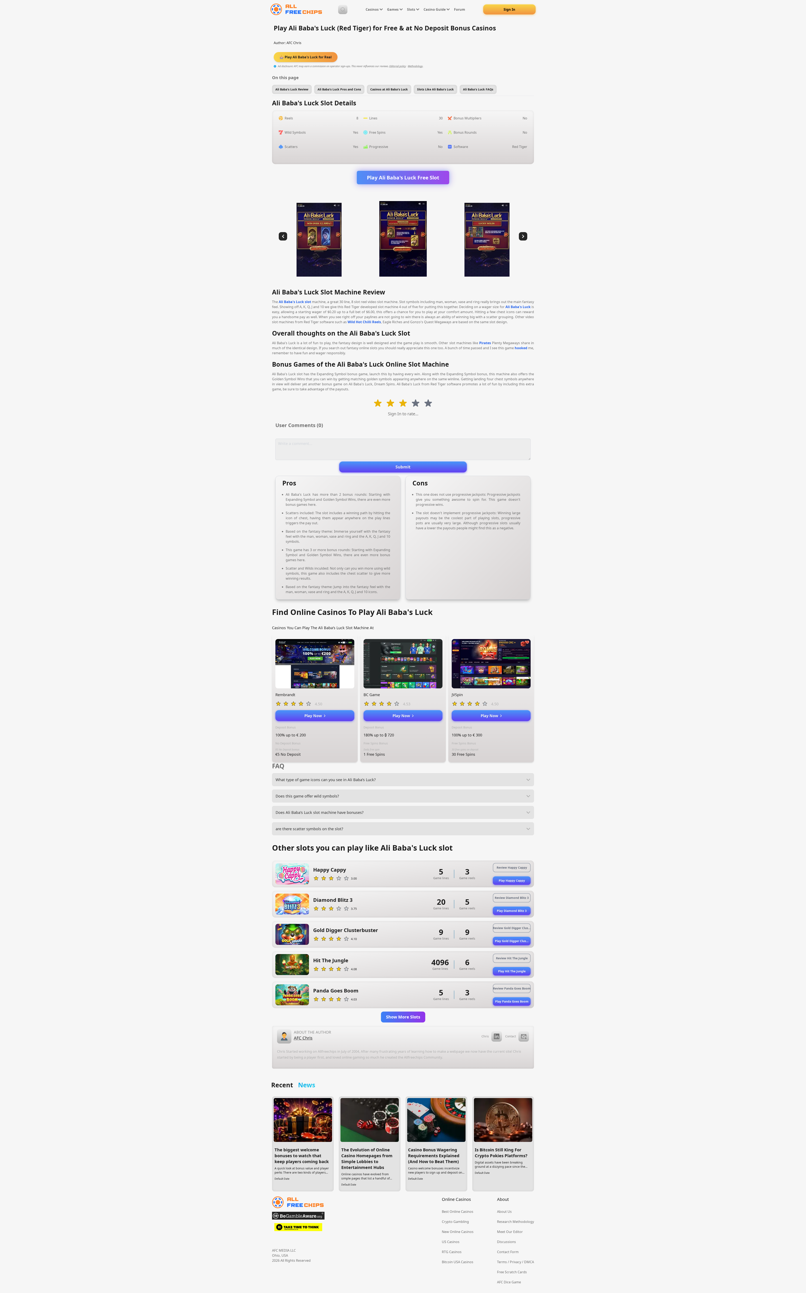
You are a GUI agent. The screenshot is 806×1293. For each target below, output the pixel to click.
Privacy (515, 1262)
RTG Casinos (452, 1252)
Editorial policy (397, 66)
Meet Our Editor (510, 1231)
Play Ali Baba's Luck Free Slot (403, 177)
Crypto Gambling (455, 1221)
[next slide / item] (523, 236)
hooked (521, 348)
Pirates (485, 343)
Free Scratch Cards (512, 1272)
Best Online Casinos (457, 1211)
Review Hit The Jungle (512, 958)
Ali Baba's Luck (518, 307)
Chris (485, 1036)
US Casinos (450, 1241)
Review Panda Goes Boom (512, 988)
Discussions (506, 1241)
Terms (502, 1262)
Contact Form (508, 1252)
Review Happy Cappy (512, 867)
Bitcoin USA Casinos (457, 1262)
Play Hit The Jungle (512, 971)
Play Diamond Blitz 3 (512, 911)
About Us (504, 1211)
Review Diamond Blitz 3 (512, 898)
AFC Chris (294, 43)
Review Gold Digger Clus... (512, 928)
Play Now (314, 715)
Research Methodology (515, 1221)
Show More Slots (403, 1017)
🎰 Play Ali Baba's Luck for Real (306, 57)
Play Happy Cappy (512, 880)
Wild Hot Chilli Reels (364, 322)
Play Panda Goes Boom (512, 1001)
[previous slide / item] (283, 236)
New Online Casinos (458, 1231)
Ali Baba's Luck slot (295, 301)
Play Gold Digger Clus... (512, 941)
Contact (510, 1036)
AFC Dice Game (509, 1282)
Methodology (415, 66)
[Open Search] (342, 9)
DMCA (529, 1262)
